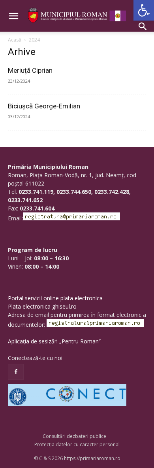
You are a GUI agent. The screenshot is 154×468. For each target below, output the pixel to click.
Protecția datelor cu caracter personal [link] (77, 444)
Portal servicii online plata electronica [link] (55, 298)
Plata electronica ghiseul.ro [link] (42, 306)
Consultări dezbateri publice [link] (74, 436)
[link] (143, 10)
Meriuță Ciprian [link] (30, 70)
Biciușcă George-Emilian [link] (44, 106)
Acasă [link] (14, 39)
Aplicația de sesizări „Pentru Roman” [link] (54, 341)
